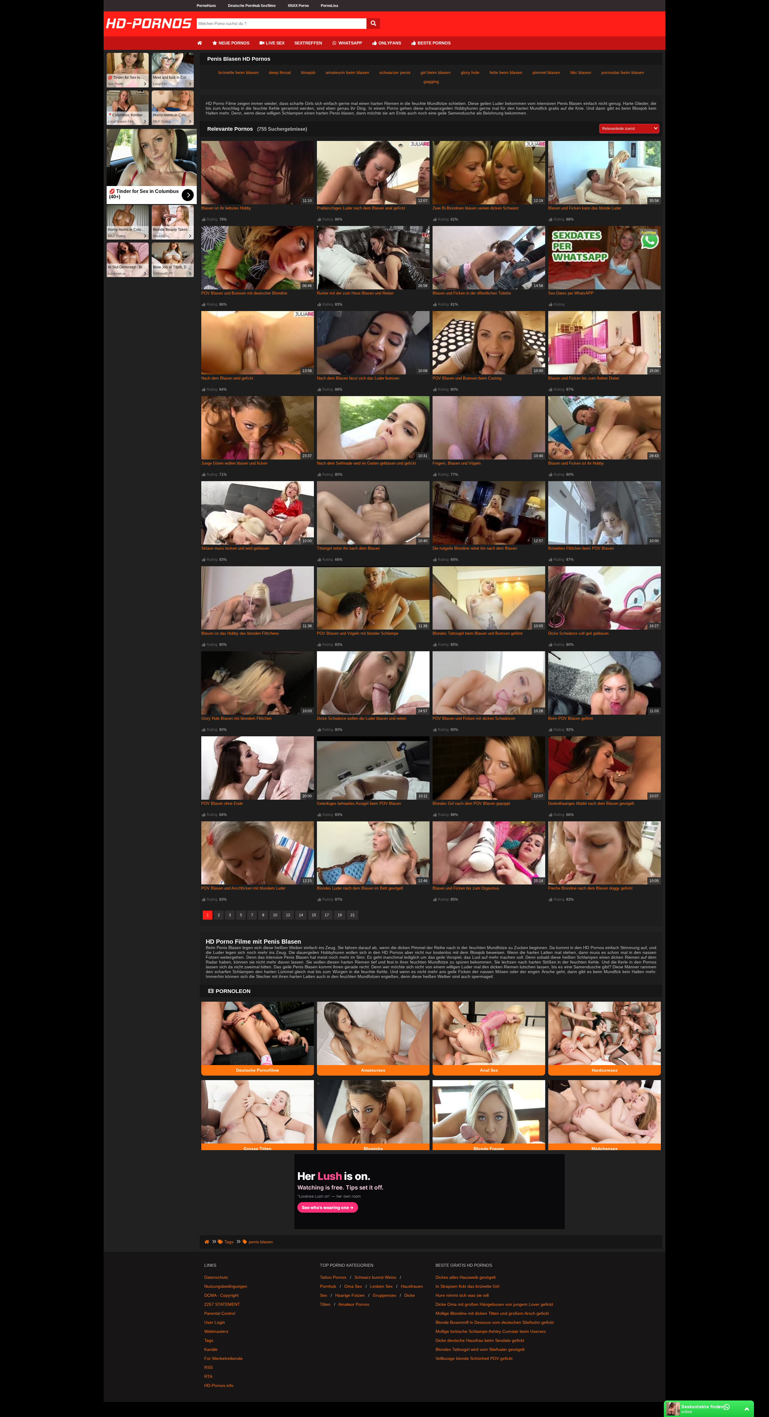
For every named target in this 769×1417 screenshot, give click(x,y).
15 (314, 915)
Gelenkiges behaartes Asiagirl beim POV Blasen (359, 803)
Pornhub (328, 1286)
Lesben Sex (381, 1286)
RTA (208, 1376)
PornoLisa (329, 6)
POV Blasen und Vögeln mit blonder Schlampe (357, 633)
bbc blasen (580, 72)
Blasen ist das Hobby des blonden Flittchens (240, 633)
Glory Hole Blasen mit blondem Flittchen (236, 718)
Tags (208, 1340)
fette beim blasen (506, 72)
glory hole (470, 72)
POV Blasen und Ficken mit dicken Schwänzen (474, 718)
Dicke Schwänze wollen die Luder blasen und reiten (361, 718)
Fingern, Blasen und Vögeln (457, 463)
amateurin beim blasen (347, 72)
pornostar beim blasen (622, 72)
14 (301, 915)
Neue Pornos (233, 43)
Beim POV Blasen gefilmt (570, 718)
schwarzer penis (394, 72)
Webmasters (216, 1331)
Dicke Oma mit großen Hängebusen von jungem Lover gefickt (494, 1304)
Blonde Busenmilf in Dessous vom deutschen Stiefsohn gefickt (495, 1322)
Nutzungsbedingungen (225, 1286)
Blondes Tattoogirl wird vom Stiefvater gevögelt (480, 1349)
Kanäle (210, 1349)
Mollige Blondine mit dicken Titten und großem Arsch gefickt (492, 1313)
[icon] (199, 43)
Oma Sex (353, 1286)
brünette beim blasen (238, 72)
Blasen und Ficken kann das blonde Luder (584, 208)
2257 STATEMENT (222, 1304)
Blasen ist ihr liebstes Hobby (226, 208)
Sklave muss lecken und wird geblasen (235, 548)
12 (288, 915)
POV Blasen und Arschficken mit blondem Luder (243, 888)
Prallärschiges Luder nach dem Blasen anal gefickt (361, 208)
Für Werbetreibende (223, 1358)
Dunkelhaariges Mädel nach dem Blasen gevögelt (591, 803)
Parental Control (219, 1313)
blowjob (308, 72)
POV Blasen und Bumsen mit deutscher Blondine (244, 293)
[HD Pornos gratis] (149, 34)
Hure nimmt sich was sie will (462, 1295)
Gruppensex (384, 1295)
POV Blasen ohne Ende (222, 803)
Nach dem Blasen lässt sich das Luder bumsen (358, 378)
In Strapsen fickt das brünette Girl (467, 1286)
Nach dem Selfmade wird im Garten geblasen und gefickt (366, 463)
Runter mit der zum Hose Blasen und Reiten (355, 293)
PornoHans (206, 6)
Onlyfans (389, 43)
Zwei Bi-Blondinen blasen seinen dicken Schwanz (476, 208)
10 (275, 915)
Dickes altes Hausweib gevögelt (466, 1277)
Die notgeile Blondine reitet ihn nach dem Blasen (475, 548)
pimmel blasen (546, 72)
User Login (214, 1322)
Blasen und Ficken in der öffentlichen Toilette (472, 293)
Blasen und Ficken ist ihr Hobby (576, 463)
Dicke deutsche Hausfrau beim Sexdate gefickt (480, 1340)
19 (340, 915)
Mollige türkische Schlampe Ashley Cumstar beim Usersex (491, 1331)
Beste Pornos (433, 43)
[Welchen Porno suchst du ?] (373, 23)
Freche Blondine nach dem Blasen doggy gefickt (590, 888)
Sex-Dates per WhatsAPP (571, 293)
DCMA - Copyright (221, 1295)
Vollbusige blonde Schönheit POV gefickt (474, 1358)
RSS (208, 1367)
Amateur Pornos (353, 1304)
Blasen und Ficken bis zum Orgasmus (466, 888)
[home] (207, 1241)
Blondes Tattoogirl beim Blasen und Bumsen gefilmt (478, 633)
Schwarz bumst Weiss (375, 1277)
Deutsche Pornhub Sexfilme (252, 6)
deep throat (280, 72)
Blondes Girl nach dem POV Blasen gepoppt (471, 803)
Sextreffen (308, 43)
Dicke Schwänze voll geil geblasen (578, 633)
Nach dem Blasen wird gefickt (227, 378)
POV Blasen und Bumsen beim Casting (467, 378)
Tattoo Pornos (333, 1277)
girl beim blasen (436, 72)
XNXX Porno (298, 6)
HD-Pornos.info (218, 1385)
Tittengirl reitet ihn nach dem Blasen (348, 548)
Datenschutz (216, 1277)
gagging (431, 81)
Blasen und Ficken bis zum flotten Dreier (583, 378)
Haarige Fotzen (350, 1295)
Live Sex (274, 43)
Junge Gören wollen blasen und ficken (234, 463)
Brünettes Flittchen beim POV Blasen (581, 548)
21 (353, 915)
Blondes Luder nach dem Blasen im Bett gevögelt (360, 888)
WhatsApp (349, 43)
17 (327, 915)
